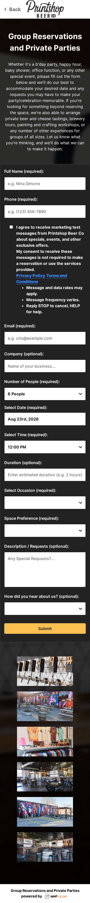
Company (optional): (24, 353)
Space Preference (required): (31, 518)
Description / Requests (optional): (36, 546)
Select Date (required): (25, 407)
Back (11, 9)
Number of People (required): (32, 381)
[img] (45, 671)
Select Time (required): (26, 434)
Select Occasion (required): (30, 490)
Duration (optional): (23, 462)
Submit (45, 628)
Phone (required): (21, 199)
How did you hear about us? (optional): (41, 596)
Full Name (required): (24, 171)
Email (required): (20, 325)
